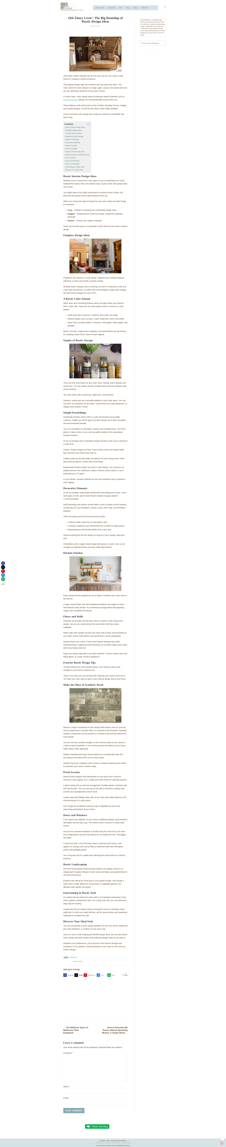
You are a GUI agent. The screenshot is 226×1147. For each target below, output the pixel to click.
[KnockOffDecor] (78, 7)
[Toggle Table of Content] (87, 123)
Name (66, 1086)
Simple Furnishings (72, 139)
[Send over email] (3, 579)
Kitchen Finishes (71, 145)
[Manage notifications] (221, 1143)
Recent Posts (73, 957)
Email (66, 1098)
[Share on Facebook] (3, 563)
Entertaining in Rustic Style (74, 167)
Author (66, 957)
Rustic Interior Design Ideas (75, 127)
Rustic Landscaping (72, 164)
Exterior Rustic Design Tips (74, 152)
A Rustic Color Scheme (73, 133)
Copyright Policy (126, 1143)
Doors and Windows (72, 161)
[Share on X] (3, 567)
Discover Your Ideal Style (74, 170)
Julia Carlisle (96, 26)
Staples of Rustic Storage (74, 136)
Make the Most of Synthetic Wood (77, 155)
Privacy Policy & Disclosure (103, 1143)
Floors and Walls (71, 149)
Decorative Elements (72, 142)
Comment (68, 1053)
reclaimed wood (70, 100)
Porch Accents (70, 158)
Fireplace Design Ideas (73, 130)
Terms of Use (116, 1143)
